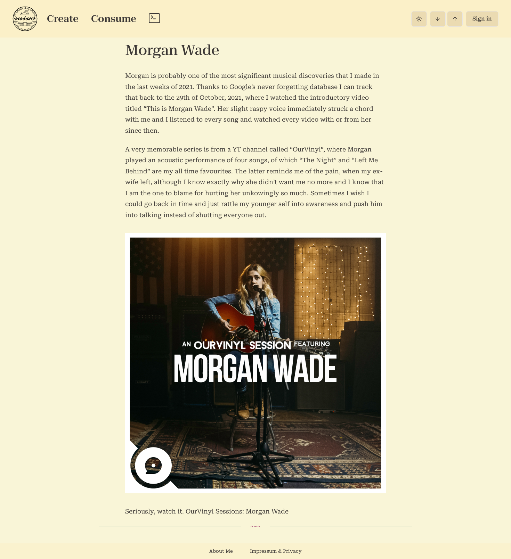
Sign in (482, 18)
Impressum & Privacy (276, 551)
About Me (221, 551)
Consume (113, 18)
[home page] (25, 18)
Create (63, 18)
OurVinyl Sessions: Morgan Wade (237, 511)
